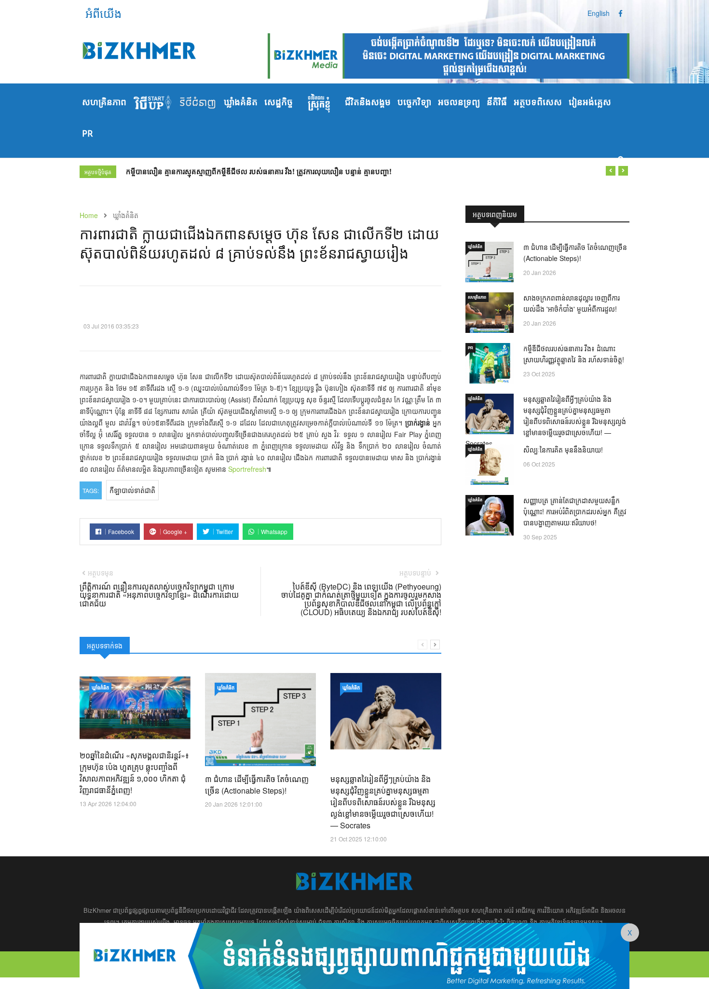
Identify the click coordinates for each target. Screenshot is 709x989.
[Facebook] (620, 13)
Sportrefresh (247, 469)
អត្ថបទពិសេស (538, 103)
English (598, 13)
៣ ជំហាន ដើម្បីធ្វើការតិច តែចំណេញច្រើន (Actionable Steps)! (257, 784)
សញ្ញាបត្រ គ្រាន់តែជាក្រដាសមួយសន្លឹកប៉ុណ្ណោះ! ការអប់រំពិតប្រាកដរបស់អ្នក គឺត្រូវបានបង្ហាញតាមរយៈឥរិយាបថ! (575, 511)
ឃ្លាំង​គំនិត (241, 103)
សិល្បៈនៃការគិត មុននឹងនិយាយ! (563, 449)
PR (87, 134)
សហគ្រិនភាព (104, 103)
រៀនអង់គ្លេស (590, 103)
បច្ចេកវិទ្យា (414, 103)
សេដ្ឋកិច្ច (278, 103)
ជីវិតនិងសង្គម (368, 103)
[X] (354, 955)
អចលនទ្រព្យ (459, 103)
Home (89, 215)
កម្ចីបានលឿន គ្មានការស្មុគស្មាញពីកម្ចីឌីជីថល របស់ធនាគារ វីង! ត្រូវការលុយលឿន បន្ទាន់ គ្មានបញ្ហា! (259, 171)
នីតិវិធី (497, 103)
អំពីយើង (103, 12)
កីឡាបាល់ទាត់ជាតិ (132, 490)
